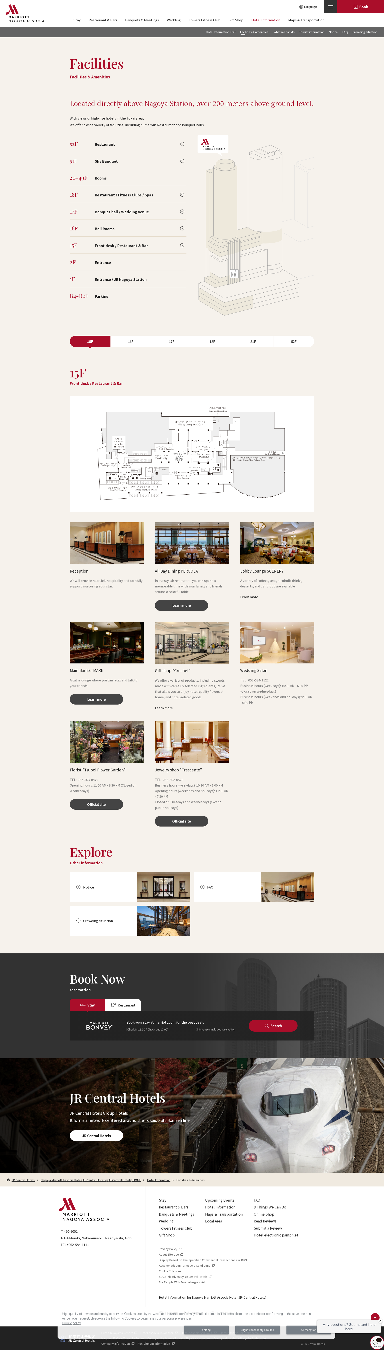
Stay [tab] (91, 1005)
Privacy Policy (170, 1249)
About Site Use (171, 1254)
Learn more (181, 605)
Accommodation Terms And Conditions (187, 1265)
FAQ (257, 1200)
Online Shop (264, 1214)
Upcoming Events (219, 1200)
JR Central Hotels (96, 1135)
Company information (118, 1343)
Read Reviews (265, 1221)
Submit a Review (268, 1228)
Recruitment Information (156, 1343)
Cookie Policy (170, 1271)
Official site (96, 804)
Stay (162, 1200)
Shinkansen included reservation (215, 1029)
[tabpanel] (192, 596)
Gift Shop (167, 1235)
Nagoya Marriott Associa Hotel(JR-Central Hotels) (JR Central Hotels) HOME (91, 1180)
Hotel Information (158, 1180)
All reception (308, 1330)
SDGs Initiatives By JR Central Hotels (186, 1276)
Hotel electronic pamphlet (276, 1235)
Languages (310, 6)
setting (206, 1330)
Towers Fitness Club (175, 1228)
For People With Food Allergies (182, 1282)
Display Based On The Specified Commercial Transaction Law (202, 1260)
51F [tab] (253, 341)
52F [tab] (294, 341)
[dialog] (196, 1323)
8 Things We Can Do (270, 1207)
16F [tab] (131, 341)
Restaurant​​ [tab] (127, 1005)
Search (276, 1025)
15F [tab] (90, 341)
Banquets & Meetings (176, 1214)
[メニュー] (330, 6)
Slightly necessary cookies (257, 1330)
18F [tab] (212, 341)
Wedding (166, 1221)
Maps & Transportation (224, 1214)
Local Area (213, 1221)
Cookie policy (71, 1323)
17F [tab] (171, 341)
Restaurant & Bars (173, 1207)
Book (363, 6)
